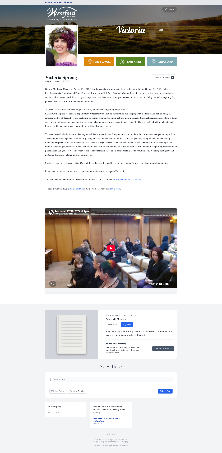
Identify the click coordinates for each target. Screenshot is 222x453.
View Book (112, 324)
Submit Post (165, 391)
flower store (114, 188)
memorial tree (76, 188)
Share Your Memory (163, 348)
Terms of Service (118, 442)
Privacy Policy (104, 442)
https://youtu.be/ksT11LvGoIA (127, 179)
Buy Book (127, 324)
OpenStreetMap (113, 446)
